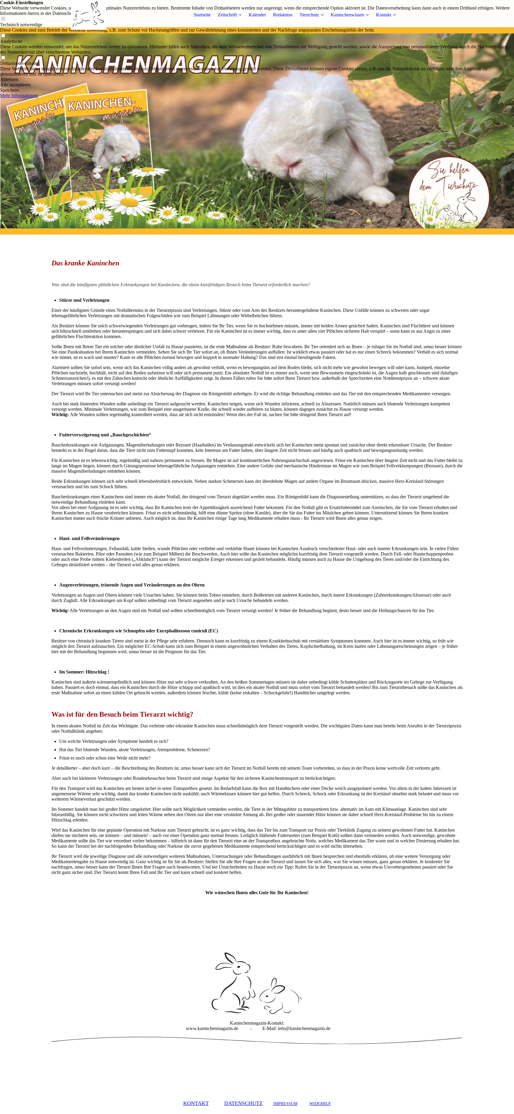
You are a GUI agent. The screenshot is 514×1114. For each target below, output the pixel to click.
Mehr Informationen (19, 95)
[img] (88, 15)
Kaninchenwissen (347, 14)
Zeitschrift (227, 14)
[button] (257, 79)
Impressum (285, 1103)
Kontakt (383, 14)
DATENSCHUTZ (243, 1103)
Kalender (257, 14)
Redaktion (282, 14)
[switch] (3, 35)
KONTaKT (196, 1103)
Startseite (202, 14)
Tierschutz (309, 14)
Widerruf (320, 1103)
